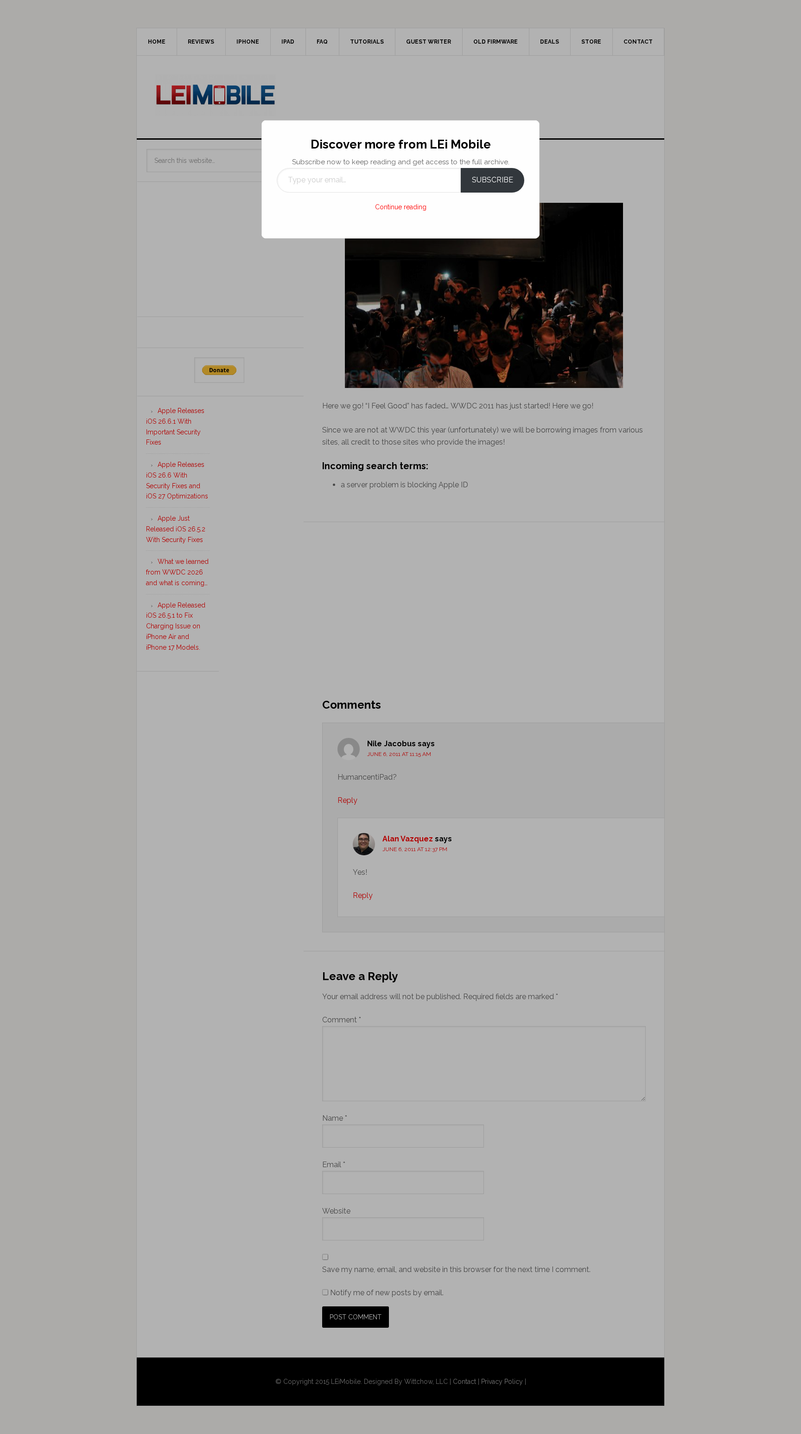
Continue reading (400, 207)
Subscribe (492, 179)
